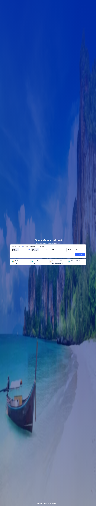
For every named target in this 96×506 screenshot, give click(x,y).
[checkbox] (40, 246)
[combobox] (19, 249)
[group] (20, 250)
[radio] (16, 246)
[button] (83, 2)
